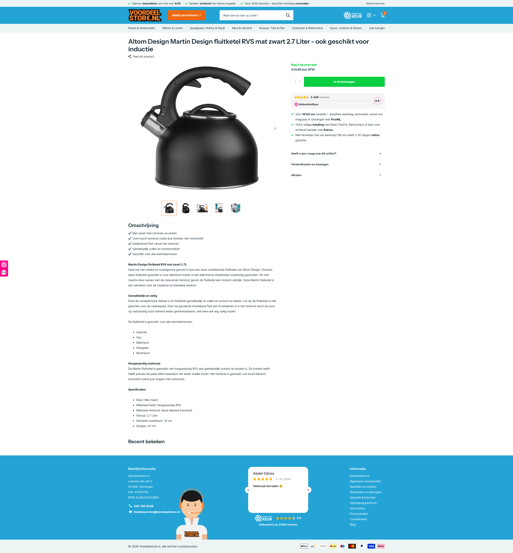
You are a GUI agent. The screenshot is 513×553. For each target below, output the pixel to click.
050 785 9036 (143, 506)
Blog (353, 524)
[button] (275, 128)
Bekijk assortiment (185, 15)
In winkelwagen (344, 81)
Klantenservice (375, 3)
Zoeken (287, 15)
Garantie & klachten (363, 497)
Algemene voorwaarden (365, 481)
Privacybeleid (359, 513)
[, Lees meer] (371, 15)
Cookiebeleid (358, 519)
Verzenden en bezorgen (365, 492)
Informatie (358, 469)
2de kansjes (377, 28)
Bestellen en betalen (363, 486)
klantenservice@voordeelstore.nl (157, 512)
